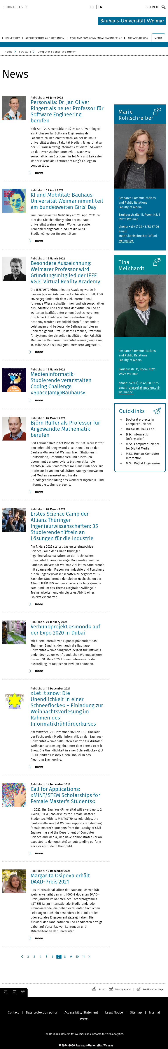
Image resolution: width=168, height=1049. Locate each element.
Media (8, 51)
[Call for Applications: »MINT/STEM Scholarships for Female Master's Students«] (14, 795)
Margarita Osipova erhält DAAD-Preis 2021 (60, 879)
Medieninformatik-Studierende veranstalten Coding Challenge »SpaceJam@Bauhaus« (61, 383)
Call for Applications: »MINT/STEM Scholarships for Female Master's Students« (65, 795)
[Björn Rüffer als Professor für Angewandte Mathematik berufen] (14, 429)
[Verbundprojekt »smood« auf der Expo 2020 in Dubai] (14, 633)
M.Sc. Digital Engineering (143, 463)
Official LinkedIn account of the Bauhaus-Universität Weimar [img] (13, 992)
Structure (25, 51)
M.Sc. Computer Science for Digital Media (143, 446)
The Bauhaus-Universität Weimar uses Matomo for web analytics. (84, 1034)
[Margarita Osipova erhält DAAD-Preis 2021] (14, 881)
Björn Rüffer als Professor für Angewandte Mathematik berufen (65, 429)
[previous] (22, 957)
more (39, 173)
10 (77, 957)
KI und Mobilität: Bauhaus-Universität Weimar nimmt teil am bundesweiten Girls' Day (67, 201)
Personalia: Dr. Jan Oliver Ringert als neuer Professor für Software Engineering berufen (67, 111)
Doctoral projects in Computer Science (140, 422)
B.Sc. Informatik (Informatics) (137, 437)
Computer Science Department (57, 51)
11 (83, 957)
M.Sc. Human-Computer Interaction (142, 456)
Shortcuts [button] (13, 7)
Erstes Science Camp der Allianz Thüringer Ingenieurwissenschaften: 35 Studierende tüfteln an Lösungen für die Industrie (64, 526)
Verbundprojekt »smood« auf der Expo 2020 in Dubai (65, 630)
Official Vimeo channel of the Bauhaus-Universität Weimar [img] (23, 992)
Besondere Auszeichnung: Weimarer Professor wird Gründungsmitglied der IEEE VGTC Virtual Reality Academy (65, 272)
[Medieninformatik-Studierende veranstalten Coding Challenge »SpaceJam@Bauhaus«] (14, 380)
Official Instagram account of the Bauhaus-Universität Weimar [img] (4, 992)
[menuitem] (93, 7)
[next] (89, 957)
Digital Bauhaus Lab (140, 429)
